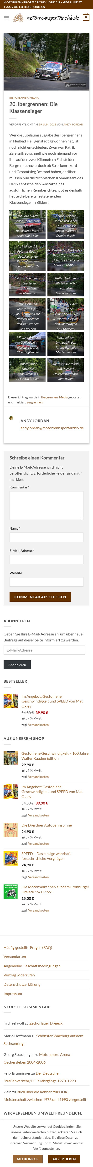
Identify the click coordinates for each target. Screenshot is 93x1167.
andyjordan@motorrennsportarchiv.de (52, 427)
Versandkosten (38, 725)
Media (34, 97)
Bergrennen (34, 402)
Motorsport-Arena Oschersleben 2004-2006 (37, 1058)
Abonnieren (17, 665)
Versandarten (15, 956)
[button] (6, 17)
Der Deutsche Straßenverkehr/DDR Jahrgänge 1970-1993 (40, 1077)
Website (16, 573)
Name (15, 528)
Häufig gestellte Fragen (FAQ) (28, 947)
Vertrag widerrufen (19, 975)
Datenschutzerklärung (22, 984)
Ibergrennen (18, 97)
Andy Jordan (73, 124)
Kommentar (20, 487)
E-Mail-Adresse (22, 551)
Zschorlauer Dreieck (45, 1023)
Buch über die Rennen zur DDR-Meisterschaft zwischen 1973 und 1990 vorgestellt (45, 1095)
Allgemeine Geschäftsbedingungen (32, 965)
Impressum (13, 993)
